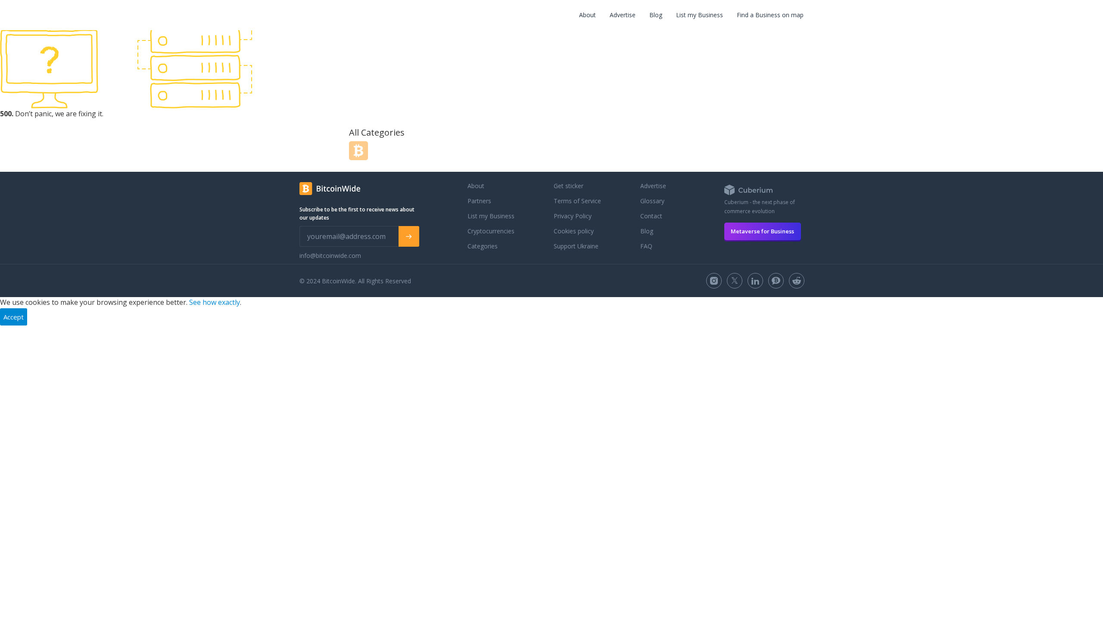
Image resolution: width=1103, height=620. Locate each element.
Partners (479, 201)
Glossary (652, 201)
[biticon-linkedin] (755, 280)
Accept (13, 317)
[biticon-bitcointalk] (776, 280)
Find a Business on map (770, 15)
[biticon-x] (734, 280)
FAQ (646, 246)
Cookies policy (574, 231)
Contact (651, 216)
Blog (655, 15)
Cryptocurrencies (490, 231)
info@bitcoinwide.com (330, 255)
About (587, 15)
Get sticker (568, 186)
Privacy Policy (573, 216)
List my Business (699, 15)
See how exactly (214, 302)
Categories (482, 246)
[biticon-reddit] (796, 280)
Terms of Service (577, 201)
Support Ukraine (576, 246)
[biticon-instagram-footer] (714, 280)
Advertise (623, 15)
